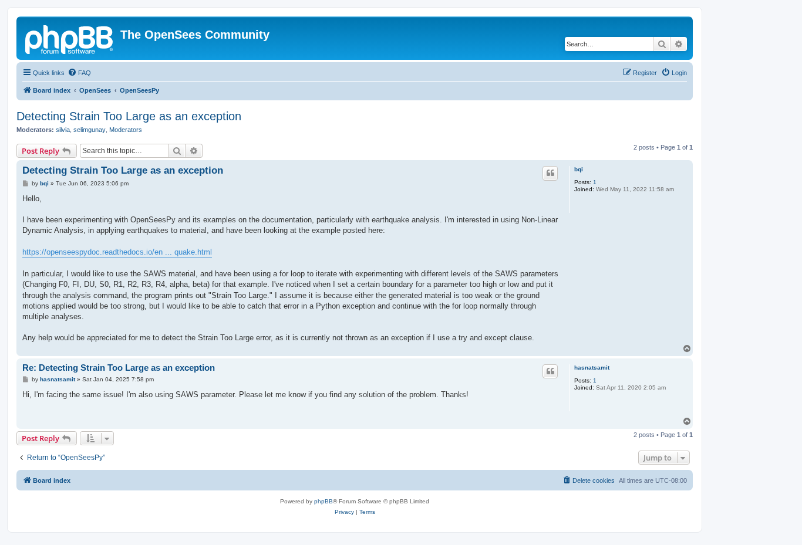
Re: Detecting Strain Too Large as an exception (118, 368)
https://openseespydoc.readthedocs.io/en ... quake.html (117, 252)
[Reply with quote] (550, 173)
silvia (63, 129)
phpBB (323, 501)
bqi (578, 169)
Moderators (125, 129)
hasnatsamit (591, 367)
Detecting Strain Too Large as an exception (128, 116)
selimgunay (89, 129)
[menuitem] (79, 73)
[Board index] (69, 38)
